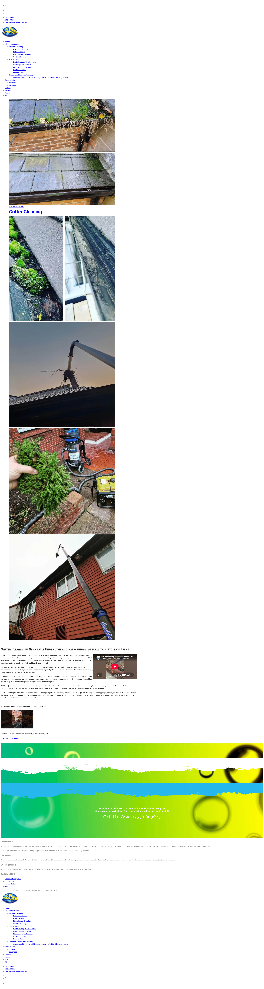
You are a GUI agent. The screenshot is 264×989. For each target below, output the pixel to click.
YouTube (12, 83)
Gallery (8, 88)
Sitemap (8, 886)
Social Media (10, 80)
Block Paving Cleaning (22, 54)
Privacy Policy (10, 884)
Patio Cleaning (19, 52)
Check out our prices (13, 879)
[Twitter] (5, 5)
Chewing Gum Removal (22, 65)
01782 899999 (10, 17)
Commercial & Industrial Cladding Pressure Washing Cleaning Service (40, 77)
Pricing (8, 93)
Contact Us (9, 881)
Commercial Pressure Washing (21, 75)
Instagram (13, 85)
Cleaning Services (12, 44)
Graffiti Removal (19, 70)
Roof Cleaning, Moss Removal (24, 62)
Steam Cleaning (15, 59)
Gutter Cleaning (19, 57)
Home (7, 42)
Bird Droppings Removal (22, 67)
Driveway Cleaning (20, 49)
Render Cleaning (20, 72)
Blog (7, 96)
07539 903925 (10, 20)
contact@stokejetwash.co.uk (16, 22)
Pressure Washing (16, 47)
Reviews (8, 90)
